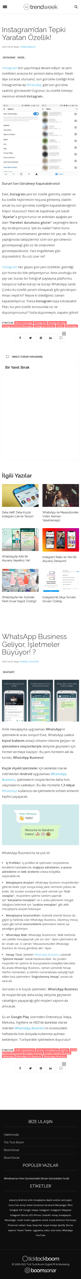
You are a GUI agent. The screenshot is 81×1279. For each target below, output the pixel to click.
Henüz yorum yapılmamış (27, 356)
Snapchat (37, 1225)
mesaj (55, 1215)
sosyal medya (50, 1225)
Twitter (28, 1230)
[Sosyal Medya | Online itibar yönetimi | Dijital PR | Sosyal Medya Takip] (41, 7)
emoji (23, 1205)
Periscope (71, 1220)
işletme (64, 1049)
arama (56, 1199)
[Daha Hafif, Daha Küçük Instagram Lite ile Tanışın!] (20, 495)
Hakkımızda (11, 1134)
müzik (45, 1220)
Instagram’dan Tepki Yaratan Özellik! (34, 33)
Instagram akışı (57, 322)
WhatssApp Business (55, 1056)
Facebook (38, 1205)
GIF (20, 1210)
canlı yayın (66, 1199)
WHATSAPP (8, 672)
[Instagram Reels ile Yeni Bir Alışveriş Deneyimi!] (60, 540)
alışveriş (13, 1199)
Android (22, 1199)
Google (27, 1210)
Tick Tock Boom (14, 1142)
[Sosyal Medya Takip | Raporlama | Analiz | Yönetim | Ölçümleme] (40, 1270)
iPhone (37, 1215)
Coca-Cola (13, 1205)
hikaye (35, 1210)
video (47, 1230)
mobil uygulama (32, 1220)
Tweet (20, 1230)
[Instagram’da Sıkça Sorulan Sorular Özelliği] (60, 580)
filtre (70, 1205)
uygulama (38, 1230)
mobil (20, 1220)
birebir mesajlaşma (47, 1049)
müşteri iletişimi (53, 1053)
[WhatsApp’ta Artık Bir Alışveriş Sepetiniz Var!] (20, 539)
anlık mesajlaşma (24, 1049)
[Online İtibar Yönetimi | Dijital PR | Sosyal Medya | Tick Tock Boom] (40, 1258)
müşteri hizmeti (33, 1053)
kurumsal (17, 1053)
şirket (67, 1053)
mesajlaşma (65, 1215)
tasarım (12, 1230)
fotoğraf (14, 1210)
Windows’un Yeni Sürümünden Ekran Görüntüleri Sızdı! (36, 1178)
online (60, 326)
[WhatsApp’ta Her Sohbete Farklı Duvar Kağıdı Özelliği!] (20, 580)
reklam (22, 1225)
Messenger (10, 1220)
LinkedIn (46, 1215)
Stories (69, 1225)
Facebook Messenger (55, 1205)
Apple (49, 1199)
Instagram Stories (44, 326)
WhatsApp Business (47, 954)
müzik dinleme (57, 1220)
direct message (23, 322)
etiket (30, 1205)
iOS (31, 1215)
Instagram (9, 68)
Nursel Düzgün (29, 661)
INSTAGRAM (9, 57)
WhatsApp (34, 85)
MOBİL (21, 57)
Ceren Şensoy (28, 46)
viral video (56, 1230)
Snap (29, 1225)
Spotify (61, 1225)
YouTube (40, 1235)
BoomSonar (11, 1150)
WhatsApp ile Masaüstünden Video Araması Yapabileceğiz (60, 516)
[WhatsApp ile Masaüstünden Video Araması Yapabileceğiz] (60, 495)
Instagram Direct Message (17, 326)
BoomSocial (11, 1157)
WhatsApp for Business (28, 1056)
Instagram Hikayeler (61, 1210)
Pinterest (12, 1225)
